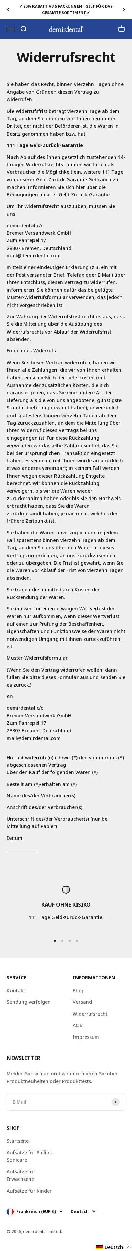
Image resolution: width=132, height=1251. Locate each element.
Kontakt (16, 990)
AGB (78, 1025)
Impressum (86, 1037)
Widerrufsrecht (90, 1014)
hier (80, 187)
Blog (78, 990)
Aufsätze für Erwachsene (21, 1175)
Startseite (18, 1141)
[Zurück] (8, 9)
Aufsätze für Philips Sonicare (29, 1156)
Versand (82, 1002)
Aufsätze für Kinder (29, 1191)
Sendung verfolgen (29, 1002)
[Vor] (124, 9)
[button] (113, 1247)
